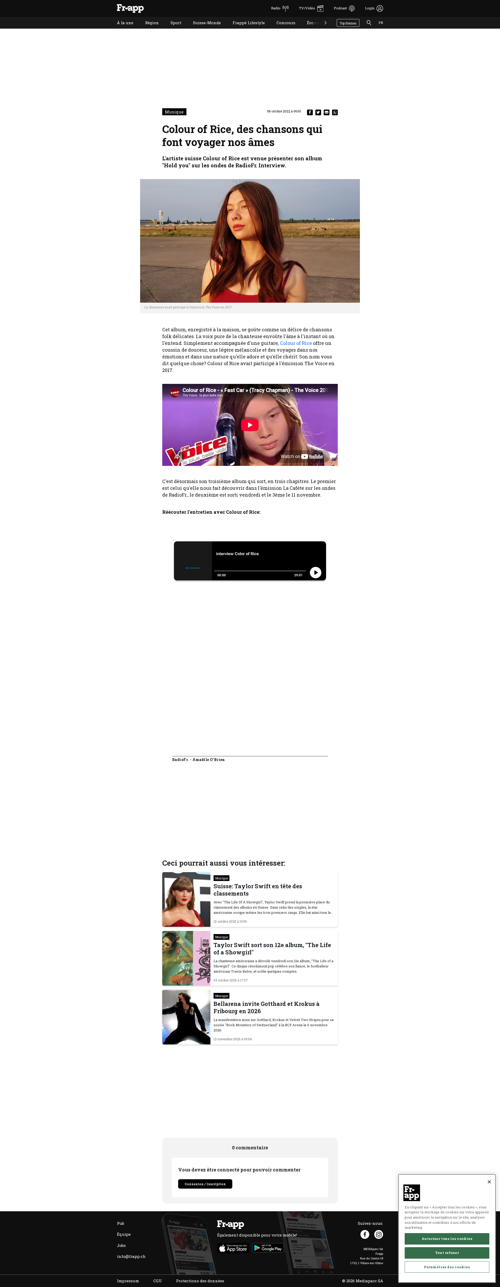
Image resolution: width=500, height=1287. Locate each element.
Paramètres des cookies (447, 1266)
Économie (312, 29)
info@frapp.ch (131, 1256)
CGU (157, 1280)
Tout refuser (447, 1252)
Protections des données (200, 1280)
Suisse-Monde (203, 29)
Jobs (121, 1245)
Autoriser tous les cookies (447, 1238)
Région (148, 29)
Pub (120, 1223)
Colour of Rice (296, 343)
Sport (172, 29)
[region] (447, 1228)
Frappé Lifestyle (245, 29)
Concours (282, 29)
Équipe (124, 1234)
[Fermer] (489, 1182)
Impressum (128, 1280)
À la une (121, 29)
